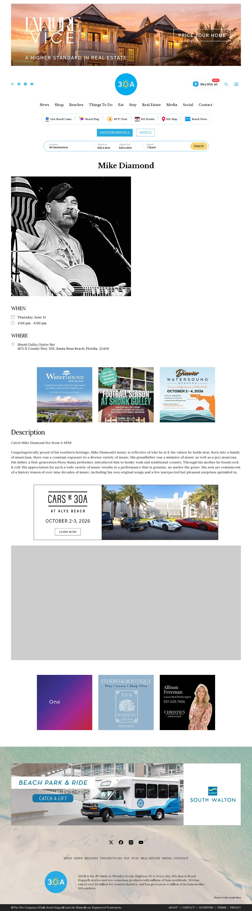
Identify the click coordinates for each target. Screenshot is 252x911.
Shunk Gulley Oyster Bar (36, 344)
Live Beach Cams (60, 119)
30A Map (171, 119)
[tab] (115, 133)
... (108, 147)
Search (199, 146)
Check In (102, 144)
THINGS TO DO (111, 858)
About (173, 907)
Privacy (235, 907)
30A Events (147, 119)
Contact (205, 105)
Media (171, 105)
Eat (121, 105)
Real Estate (151, 105)
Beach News (199, 119)
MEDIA (167, 858)
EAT (127, 858)
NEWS (78, 858)
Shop (59, 105)
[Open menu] (236, 84)
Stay (133, 105)
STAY (135, 858)
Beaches (76, 105)
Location (53, 144)
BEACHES (91, 858)
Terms (221, 907)
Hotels (145, 132)
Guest (150, 144)
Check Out (124, 144)
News (44, 105)
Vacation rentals (115, 132)
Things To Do (101, 105)
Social (188, 105)
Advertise (206, 907)
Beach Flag (92, 119)
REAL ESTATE (150, 858)
